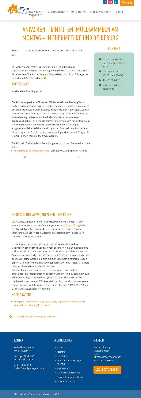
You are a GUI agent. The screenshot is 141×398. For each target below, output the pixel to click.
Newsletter (62, 356)
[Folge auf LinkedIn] (116, 2)
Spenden (127, 3)
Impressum (63, 368)
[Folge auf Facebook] (105, 2)
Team (60, 347)
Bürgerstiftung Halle (75, 225)
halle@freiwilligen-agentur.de (29, 368)
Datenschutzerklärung (68, 372)
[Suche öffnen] (33, 18)
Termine (61, 351)
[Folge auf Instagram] (110, 2)
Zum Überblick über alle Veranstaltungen (34, 316)
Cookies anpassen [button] (66, 381)
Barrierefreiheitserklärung (70, 377)
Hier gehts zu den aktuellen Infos (32, 150)
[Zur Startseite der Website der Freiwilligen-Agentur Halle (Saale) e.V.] (18, 13)
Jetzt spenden (110, 370)
